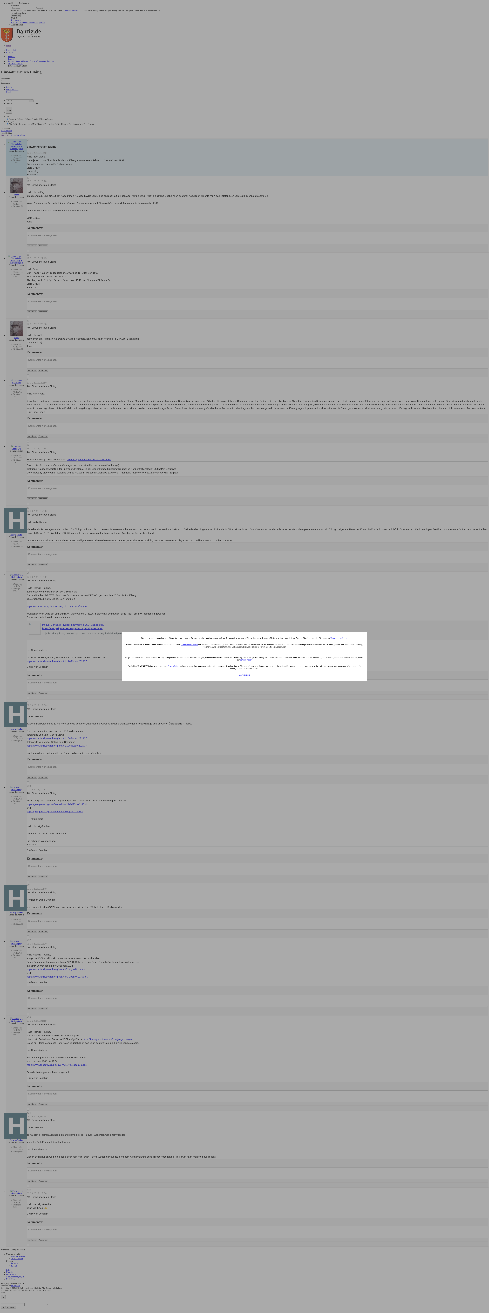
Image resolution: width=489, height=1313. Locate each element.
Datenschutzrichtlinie (338, 638)
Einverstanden (244, 675)
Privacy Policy (246, 660)
